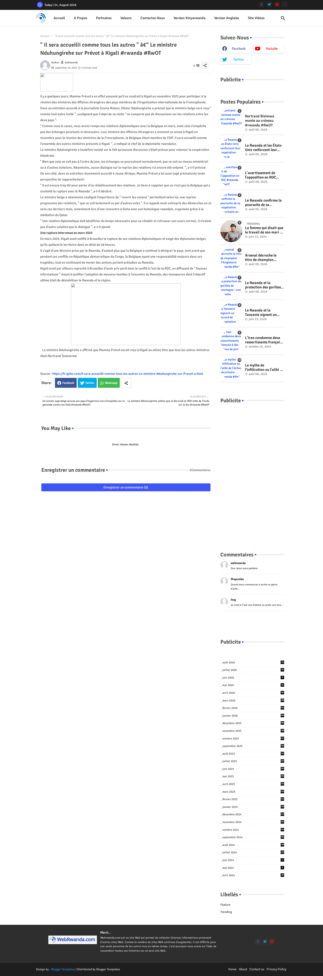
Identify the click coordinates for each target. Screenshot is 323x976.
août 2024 (253, 845)
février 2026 (253, 708)
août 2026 (252, 662)
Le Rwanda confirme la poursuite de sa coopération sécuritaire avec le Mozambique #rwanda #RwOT (264, 202)
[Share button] (126, 383)
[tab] (59, 18)
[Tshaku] (284, 4)
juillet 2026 (252, 670)
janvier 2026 (253, 715)
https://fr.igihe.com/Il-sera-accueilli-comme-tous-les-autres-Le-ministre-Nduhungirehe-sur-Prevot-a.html (127, 374)
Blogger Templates (63, 969)
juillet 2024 (253, 852)
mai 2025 (253, 776)
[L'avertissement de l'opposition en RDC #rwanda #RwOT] (231, 176)
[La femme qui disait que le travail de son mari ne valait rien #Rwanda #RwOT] (231, 231)
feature (225, 905)
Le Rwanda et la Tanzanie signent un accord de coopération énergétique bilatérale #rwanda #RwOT (263, 312)
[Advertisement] (252, 473)
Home (232, 969)
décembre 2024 (253, 814)
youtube (272, 48)
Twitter (89, 383)
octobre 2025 (253, 738)
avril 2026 (252, 693)
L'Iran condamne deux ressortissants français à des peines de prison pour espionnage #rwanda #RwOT (263, 340)
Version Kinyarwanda (189, 18)
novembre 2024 (253, 822)
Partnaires (104, 18)
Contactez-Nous (152, 18)
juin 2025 (253, 769)
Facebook (68, 383)
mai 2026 (252, 685)
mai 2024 (252, 868)
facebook (239, 48)
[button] (283, 18)
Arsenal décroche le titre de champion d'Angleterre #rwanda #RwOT (263, 257)
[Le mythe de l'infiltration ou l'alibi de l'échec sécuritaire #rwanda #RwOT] (231, 368)
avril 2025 (253, 784)
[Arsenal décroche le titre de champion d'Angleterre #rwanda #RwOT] (231, 258)
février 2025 (253, 799)
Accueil (59, 18)
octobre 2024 (253, 830)
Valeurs (126, 18)
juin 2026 (252, 677)
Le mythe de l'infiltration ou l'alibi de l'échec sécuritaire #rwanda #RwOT (264, 367)
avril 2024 (252, 875)
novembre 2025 (253, 731)
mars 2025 (253, 792)
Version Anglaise (226, 18)
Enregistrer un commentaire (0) (125, 487)
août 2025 (253, 754)
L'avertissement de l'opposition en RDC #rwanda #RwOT (260, 175)
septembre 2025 (253, 746)
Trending (226, 912)
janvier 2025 (253, 807)
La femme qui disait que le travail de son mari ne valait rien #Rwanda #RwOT (264, 230)
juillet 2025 (253, 761)
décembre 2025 (253, 723)
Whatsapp (111, 383)
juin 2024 (252, 860)
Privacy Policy (276, 969)
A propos (80, 18)
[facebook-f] (261, 4)
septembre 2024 (253, 837)
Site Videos (256, 18)
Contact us (256, 969)
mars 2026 (253, 700)
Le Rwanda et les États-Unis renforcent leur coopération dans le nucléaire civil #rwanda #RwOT (264, 147)
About (243, 969)
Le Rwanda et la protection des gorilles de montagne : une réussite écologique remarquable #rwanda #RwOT (263, 285)
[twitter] (269, 4)
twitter (238, 59)
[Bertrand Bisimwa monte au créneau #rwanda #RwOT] (231, 119)
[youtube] (277, 4)
